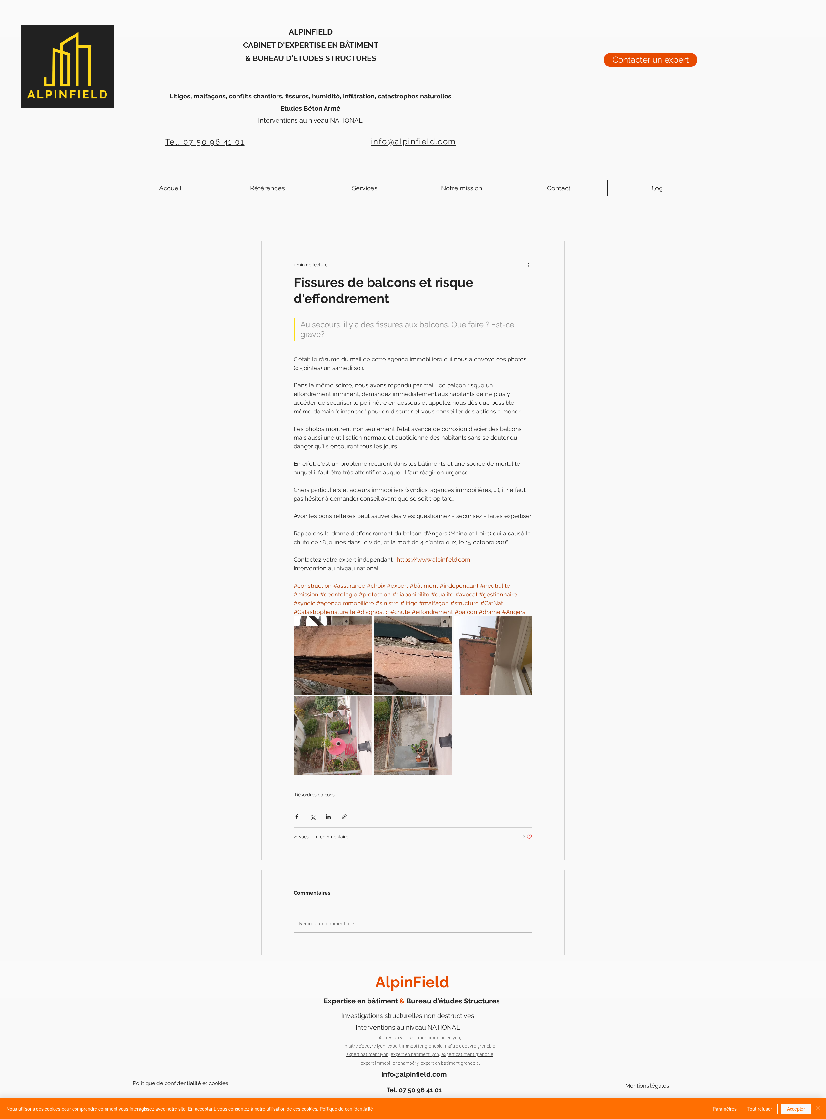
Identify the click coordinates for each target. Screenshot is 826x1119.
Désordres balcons (315, 794)
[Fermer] (818, 1109)
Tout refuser (759, 1108)
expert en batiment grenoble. (450, 1063)
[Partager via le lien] (344, 817)
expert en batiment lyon (415, 1054)
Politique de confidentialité (346, 1108)
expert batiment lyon (367, 1054)
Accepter (796, 1108)
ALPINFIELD (311, 31)
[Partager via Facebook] (297, 817)
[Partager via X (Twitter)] (312, 817)
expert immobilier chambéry (389, 1063)
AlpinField (412, 982)
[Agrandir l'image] (333, 655)
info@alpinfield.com (413, 141)
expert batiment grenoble (467, 1054)
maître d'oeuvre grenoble (470, 1046)
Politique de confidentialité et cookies (180, 1083)
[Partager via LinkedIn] (328, 817)
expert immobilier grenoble (415, 1046)
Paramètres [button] (725, 1108)
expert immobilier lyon (437, 1037)
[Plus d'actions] (528, 265)
